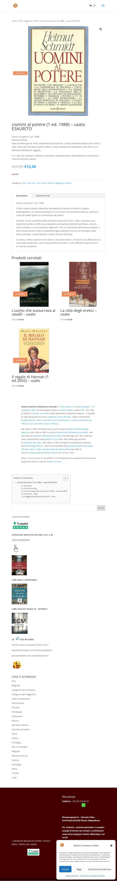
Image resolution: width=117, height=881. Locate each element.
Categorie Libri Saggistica (24, 694)
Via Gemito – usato (31, 494)
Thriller (15, 773)
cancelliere (45, 413)
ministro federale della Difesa (56, 449)
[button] (111, 845)
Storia (36, 21)
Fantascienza (18, 703)
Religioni (16, 751)
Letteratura (17, 716)
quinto (36, 413)
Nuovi (14, 733)
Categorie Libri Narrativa (23, 690)
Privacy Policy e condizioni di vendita (92, 876)
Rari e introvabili (20, 747)
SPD (82, 410)
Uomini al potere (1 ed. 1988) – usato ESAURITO (37, 482)
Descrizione (21, 195)
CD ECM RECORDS (23, 639)
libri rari (31, 183)
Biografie (16, 685)
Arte (14, 681)
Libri (20, 21)
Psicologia (16, 742)
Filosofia (15, 707)
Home (14, 21)
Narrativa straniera (21, 729)
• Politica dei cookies (27, 844)
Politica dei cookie (72, 876)
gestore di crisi (52, 439)
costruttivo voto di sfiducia (45, 423)
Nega (79, 869)
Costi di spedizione (21, 698)
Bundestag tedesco (34, 445)
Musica (15, 720)
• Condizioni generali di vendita (27, 840)
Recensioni (28, 486)
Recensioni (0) (43, 195)
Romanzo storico (20, 755)
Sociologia (16, 764)
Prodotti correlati (30, 488)
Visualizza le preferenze (99, 869)
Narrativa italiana (20, 725)
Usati (14, 777)
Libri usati (41, 183)
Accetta (65, 869)
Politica (50, 183)
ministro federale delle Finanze (43, 452)
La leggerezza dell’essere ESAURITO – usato (40, 496)
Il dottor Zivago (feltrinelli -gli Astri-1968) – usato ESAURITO (45, 491)
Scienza (15, 760)
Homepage (17, 711)
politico (63, 410)
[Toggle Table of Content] (64, 478)
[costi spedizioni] (16, 551)
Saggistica (28, 21)
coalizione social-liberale (59, 416)
